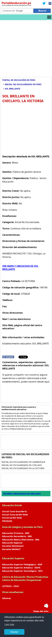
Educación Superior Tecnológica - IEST (22, 570)
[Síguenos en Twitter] (44, 3)
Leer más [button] (9, 624)
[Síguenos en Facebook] (49, 3)
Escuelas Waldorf (11, 549)
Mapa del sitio (40, 611)
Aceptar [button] (14, 632)
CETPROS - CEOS (10, 586)
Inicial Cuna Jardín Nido (15, 514)
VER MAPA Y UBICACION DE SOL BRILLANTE (22, 493)
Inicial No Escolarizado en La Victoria (23, 468)
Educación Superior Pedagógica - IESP (22, 564)
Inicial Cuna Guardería (14, 511)
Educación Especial (12, 542)
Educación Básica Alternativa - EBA (20, 539)
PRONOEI (7, 521)
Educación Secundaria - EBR (17, 536)
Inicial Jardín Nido (12, 517)
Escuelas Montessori (13, 545)
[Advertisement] (26, 47)
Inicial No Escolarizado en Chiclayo (22, 465)
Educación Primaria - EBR (15, 533)
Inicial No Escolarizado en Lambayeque (23, 462)
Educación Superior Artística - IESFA (21, 567)
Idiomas (6, 598)
